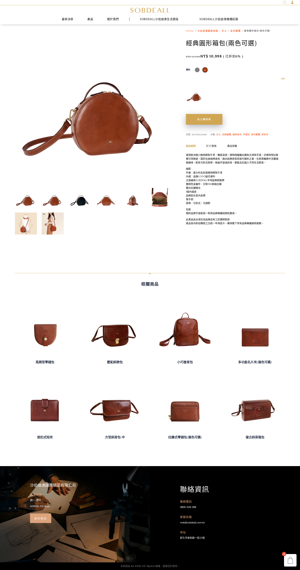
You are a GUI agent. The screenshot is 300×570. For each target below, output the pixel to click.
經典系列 (237, 134)
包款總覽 (226, 134)
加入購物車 (204, 119)
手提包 (246, 134)
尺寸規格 (211, 146)
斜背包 (265, 134)
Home (190, 30)
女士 (224, 30)
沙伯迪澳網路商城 (207, 30)
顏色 (188, 70)
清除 (283, 78)
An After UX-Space (143, 566)
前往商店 (40, 518)
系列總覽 (235, 30)
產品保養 (232, 146)
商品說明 (191, 146)
